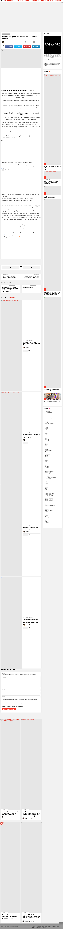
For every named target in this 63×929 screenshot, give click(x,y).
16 (45, 415)
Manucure (47, 474)
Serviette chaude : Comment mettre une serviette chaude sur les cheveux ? (31, 436)
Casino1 (46, 441)
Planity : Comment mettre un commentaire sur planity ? (10, 915)
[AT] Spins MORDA (48, 412)
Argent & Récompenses (49, 423)
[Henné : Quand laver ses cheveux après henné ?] (11, 530)
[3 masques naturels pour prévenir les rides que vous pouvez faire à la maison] (11, 623)
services (46, 515)
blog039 (46, 433)
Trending (1, 823)
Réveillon (46, 511)
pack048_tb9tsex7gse (49, 499)
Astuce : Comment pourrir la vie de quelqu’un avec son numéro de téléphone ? (10, 813)
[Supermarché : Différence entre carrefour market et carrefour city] (52, 342)
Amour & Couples (48, 419)
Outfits (46, 492)
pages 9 (46, 503)
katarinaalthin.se (48, 468)
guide (46, 465)
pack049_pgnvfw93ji (49, 500)
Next (62, 2)
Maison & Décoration (49, 473)
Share (2, 51)
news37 (46, 487)
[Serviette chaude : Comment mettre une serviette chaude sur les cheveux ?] (11, 438)
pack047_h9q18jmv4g (49, 496)
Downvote (31, 267)
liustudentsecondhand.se (50, 471)
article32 (46, 428)
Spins (46, 520)
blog (45, 432)
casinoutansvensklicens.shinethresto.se (52, 448)
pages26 (46, 504)
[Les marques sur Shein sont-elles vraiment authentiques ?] (52, 396)
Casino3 (46, 444)
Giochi (46, 463)
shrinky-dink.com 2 (48, 517)
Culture (46, 456)
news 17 (46, 485)
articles (46, 429)
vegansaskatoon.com (49, 523)
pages (46, 501)
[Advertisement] (31, 6)
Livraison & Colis (48, 472)
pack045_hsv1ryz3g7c (49, 493)
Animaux (46, 421)
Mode (46, 482)
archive (46, 422)
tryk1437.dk (47, 522)
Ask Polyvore (47, 430)
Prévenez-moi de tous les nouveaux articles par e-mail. (12, 706)
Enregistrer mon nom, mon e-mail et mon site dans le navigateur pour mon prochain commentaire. (20, 699)
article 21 (46, 426)
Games (46, 462)
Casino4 (46, 445)
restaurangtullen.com (49, 510)
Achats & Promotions (49, 418)
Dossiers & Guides (48, 457)
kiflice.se (46, 470)
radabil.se (47, 509)
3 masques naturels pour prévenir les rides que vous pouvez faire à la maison (31, 621)
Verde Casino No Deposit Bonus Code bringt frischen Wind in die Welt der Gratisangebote (10, 289)
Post (46, 506)
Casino (46, 437)
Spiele (46, 518)
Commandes (47, 454)
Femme (46, 460)
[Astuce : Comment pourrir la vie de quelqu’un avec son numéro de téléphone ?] (10, 764)
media (46, 479)
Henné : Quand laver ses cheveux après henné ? (30, 528)
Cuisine (46, 455)
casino (46, 438)
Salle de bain (47, 514)
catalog (46, 449)
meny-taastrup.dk (48, 481)
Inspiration (47, 467)
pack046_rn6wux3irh (49, 495)
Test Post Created (28, 287)
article (46, 424)
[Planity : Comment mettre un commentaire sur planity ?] (10, 867)
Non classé (11, 285)
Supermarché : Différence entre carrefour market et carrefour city (52, 390)
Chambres (47, 451)
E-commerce (47, 459)
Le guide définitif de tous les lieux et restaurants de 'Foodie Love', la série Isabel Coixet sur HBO (31, 917)
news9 (46, 488)
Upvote (10, 267)
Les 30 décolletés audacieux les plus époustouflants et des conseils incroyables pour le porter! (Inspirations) (31, 814)
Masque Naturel (12, 297)
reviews (46, 512)
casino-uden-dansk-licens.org (50, 440)
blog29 (46, 434)
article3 (46, 427)
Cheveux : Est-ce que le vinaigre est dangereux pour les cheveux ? (31, 343)
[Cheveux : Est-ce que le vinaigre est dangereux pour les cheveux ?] (11, 345)
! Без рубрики (47, 411)
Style (46, 521)
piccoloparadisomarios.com (50, 505)
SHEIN (46, 516)
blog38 (46, 435)
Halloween (47, 466)
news (46, 484)
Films (46, 461)
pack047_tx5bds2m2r (49, 498)
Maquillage (47, 476)
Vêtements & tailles (48, 525)
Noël (46, 489)
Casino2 (46, 443)
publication (47, 507)
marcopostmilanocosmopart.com (51, 477)
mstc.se (46, 483)
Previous (0, 2)
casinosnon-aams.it (48, 446)
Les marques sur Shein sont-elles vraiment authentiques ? (52, 402)
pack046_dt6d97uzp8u (49, 494)
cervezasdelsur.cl (48, 450)
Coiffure (46, 452)
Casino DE (47, 439)
